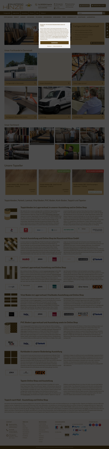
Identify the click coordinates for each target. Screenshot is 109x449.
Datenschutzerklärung (57, 46)
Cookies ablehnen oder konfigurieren (59, 36)
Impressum (49, 46)
